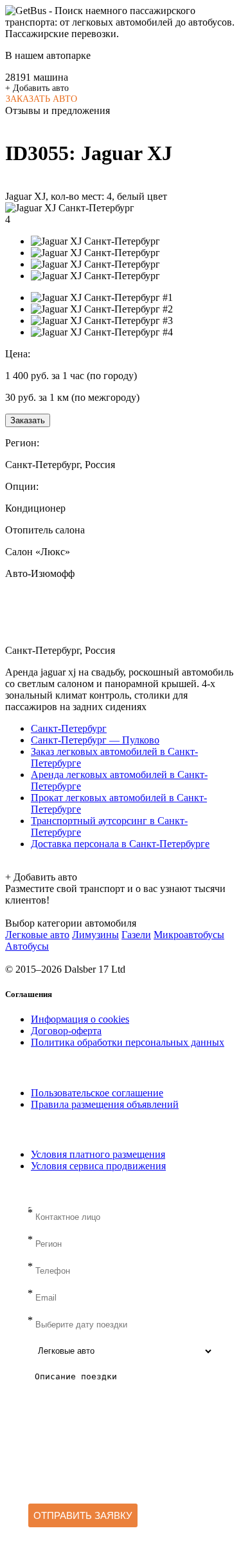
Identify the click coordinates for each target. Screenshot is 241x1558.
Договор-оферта (66, 1030)
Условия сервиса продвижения (98, 1165)
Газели (136, 934)
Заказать (27, 420)
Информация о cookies (80, 1019)
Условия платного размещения (98, 1154)
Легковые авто (37, 934)
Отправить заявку (82, 1515)
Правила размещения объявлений (105, 1104)
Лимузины (95, 934)
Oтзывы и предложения (57, 110)
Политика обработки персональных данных (127, 1042)
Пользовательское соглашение (97, 1092)
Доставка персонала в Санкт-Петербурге (120, 843)
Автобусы (27, 946)
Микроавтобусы (189, 934)
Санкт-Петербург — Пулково (95, 739)
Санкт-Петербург (69, 728)
